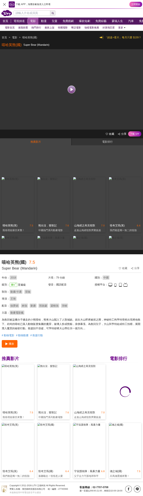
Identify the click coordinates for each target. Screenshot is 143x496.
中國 (106, 277)
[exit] (4, 4)
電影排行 (107, 141)
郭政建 (43, 305)
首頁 (4, 37)
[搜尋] (52, 13)
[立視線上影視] (6, 13)
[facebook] (128, 489)
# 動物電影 (8, 335)
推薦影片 (36, 141)
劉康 (33, 305)
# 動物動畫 (22, 335)
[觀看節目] (72, 89)
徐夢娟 (14, 305)
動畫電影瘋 (17, 312)
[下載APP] (134, 134)
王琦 (13, 298)
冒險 (27, 291)
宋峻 (64, 305)
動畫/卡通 (16, 291)
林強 (24, 305)
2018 (13, 277)
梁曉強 (54, 305)
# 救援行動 (36, 335)
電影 (14, 37)
